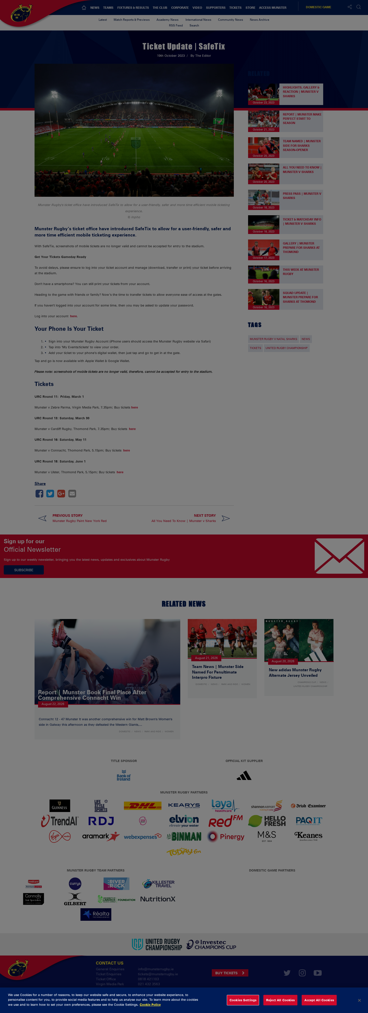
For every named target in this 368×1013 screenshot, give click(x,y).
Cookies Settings (243, 1000)
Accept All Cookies (319, 1000)
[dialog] (184, 1000)
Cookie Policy (150, 1004)
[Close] (359, 1000)
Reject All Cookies (280, 1000)
